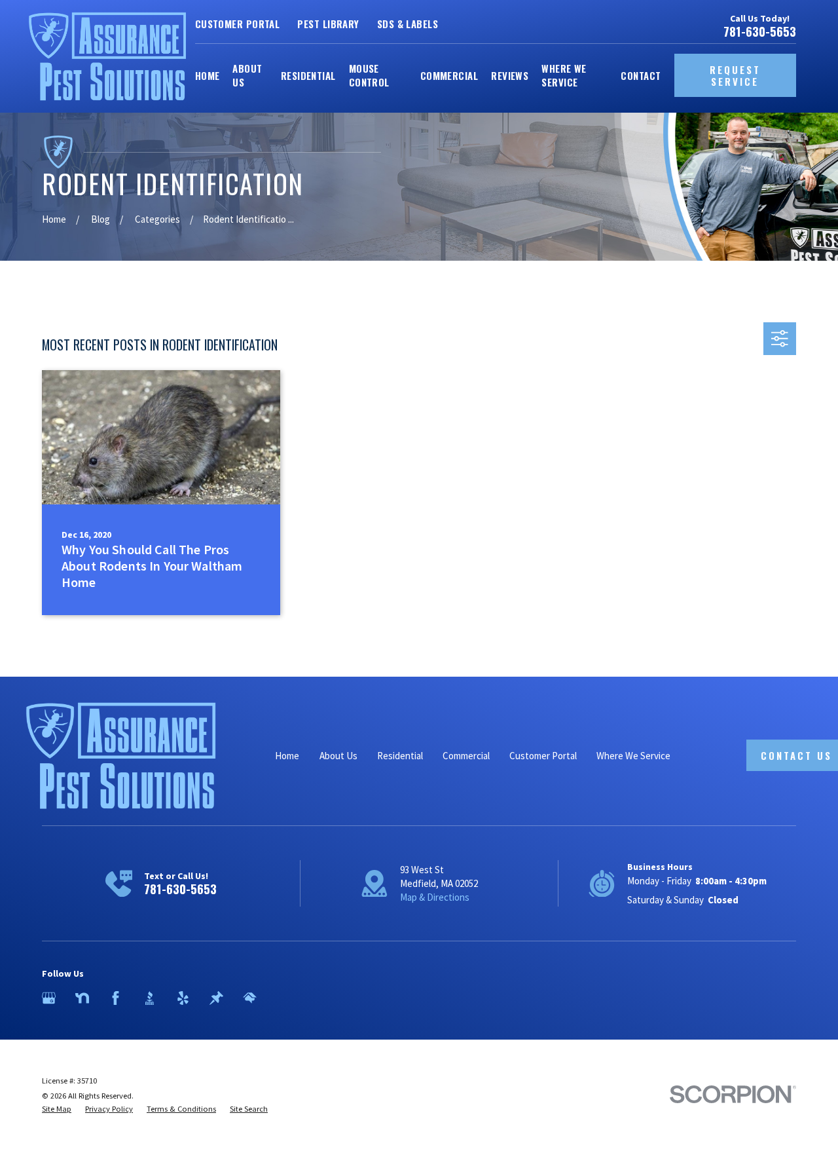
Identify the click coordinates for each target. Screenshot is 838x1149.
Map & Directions (434, 897)
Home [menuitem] (207, 75)
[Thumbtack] (216, 998)
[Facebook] (115, 998)
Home (287, 755)
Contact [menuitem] (641, 75)
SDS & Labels (407, 23)
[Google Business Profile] (49, 998)
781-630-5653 (759, 32)
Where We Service (633, 755)
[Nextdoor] (82, 998)
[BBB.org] (149, 998)
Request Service (735, 75)
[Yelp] (183, 998)
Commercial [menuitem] (449, 75)
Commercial (466, 755)
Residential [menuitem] (308, 75)
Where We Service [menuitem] (564, 75)
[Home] (107, 56)
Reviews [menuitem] (509, 75)
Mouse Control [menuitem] (369, 75)
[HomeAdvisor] (250, 998)
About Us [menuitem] (247, 75)
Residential (400, 755)
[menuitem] (56, 1109)
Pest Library (328, 23)
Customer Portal (237, 23)
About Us (338, 755)
